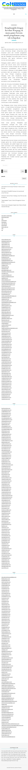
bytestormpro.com (6, 664)
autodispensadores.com (7, 712)
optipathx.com (5, 518)
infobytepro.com (5, 431)
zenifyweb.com (5, 678)
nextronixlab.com (5, 519)
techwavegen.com (6, 366)
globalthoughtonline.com (7, 271)
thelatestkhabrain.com (7, 260)
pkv (2, 219)
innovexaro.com (5, 508)
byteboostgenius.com (6, 497)
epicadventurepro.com (7, 657)
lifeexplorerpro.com (6, 661)
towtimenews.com (6, 286)
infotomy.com (4, 326)
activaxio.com (4, 643)
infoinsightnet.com (6, 435)
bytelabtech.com (5, 416)
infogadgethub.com (6, 410)
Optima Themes (18, 767)
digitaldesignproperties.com (8, 262)
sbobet (16, 752)
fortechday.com (5, 735)
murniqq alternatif (5, 754)
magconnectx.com (6, 719)
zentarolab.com (5, 559)
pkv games (5, 165)
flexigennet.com (5, 320)
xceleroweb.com (5, 563)
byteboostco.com (5, 461)
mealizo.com (4, 265)
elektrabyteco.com (6, 463)
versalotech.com (5, 638)
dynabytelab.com (5, 585)
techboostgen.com (6, 413)
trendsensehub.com (6, 669)
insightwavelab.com (6, 659)
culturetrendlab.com (6, 667)
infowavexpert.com (6, 358)
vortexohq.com (5, 656)
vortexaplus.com (5, 545)
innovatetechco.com (6, 352)
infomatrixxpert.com (6, 445)
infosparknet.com (5, 511)
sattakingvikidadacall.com (7, 698)
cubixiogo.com (5, 547)
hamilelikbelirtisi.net (6, 636)
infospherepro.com (6, 653)
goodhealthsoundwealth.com (8, 302)
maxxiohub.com (5, 604)
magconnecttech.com (7, 677)
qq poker (5, 752)
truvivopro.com (5, 598)
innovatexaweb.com (6, 418)
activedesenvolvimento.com (8, 693)
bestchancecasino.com (7, 709)
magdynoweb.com (6, 479)
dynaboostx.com (5, 627)
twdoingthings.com (6, 313)
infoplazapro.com (5, 355)
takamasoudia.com (6, 312)
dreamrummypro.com (7, 247)
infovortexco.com (5, 471)
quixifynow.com (5, 514)
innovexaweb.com (5, 535)
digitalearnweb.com (6, 241)
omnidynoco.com (5, 553)
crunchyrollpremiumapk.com (8, 281)
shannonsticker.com (6, 252)
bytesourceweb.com (6, 381)
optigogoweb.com (6, 564)
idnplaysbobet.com (6, 696)
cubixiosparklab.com (6, 451)
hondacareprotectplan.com (8, 283)
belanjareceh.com (5, 250)
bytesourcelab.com (6, 509)
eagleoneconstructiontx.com (8, 688)
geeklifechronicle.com (6, 651)
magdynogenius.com (6, 339)
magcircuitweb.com (6, 345)
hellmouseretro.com (6, 305)
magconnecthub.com (6, 495)
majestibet (8, 759)
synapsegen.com (5, 540)
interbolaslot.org (5, 242)
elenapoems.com (5, 304)
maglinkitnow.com (6, 336)
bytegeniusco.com (6, 360)
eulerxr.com (4, 672)
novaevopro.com (5, 612)
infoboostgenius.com (6, 365)
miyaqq (14, 759)
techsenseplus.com (6, 363)
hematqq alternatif (15, 754)
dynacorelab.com (5, 595)
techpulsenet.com (5, 468)
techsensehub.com (6, 414)
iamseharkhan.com (6, 258)
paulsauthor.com (5, 316)
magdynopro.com (5, 354)
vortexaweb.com (5, 607)
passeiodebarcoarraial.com (8, 255)
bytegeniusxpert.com (6, 427)
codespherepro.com (6, 378)
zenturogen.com (5, 534)
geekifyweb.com (5, 424)
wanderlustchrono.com (7, 665)
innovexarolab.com (6, 374)
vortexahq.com (5, 601)
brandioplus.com (5, 537)
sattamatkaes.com (6, 279)
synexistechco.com (6, 596)
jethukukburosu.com (6, 291)
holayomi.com (5, 722)
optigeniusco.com (5, 609)
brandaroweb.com (6, 566)
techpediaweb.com (6, 349)
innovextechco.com (6, 455)
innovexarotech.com (6, 387)
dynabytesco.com (5, 644)
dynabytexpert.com (6, 524)
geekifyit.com (4, 278)
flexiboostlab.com (5, 632)
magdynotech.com (6, 503)
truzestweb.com (5, 556)
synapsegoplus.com (6, 498)
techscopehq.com (5, 505)
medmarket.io (4, 323)
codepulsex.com (5, 476)
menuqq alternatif (5, 751)
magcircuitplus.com (6, 391)
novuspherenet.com (6, 548)
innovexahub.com (5, 593)
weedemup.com (5, 707)
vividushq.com (4, 543)
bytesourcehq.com (6, 437)
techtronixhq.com (5, 408)
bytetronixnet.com (6, 394)
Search (3, 176)
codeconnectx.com (6, 443)
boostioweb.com (5, 580)
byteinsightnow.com (6, 383)
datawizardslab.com (6, 648)
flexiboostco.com (5, 578)
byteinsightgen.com (6, 370)
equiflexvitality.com (6, 690)
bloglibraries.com (5, 294)
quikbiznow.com (5, 561)
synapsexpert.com (6, 558)
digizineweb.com (5, 442)
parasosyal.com (5, 299)
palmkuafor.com (5, 244)
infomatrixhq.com (5, 450)
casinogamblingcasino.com (8, 284)
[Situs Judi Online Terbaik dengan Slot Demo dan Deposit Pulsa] (14, 4)
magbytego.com (5, 432)
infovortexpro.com (6, 389)
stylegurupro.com (5, 646)
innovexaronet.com (6, 447)
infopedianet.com (5, 500)
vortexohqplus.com (6, 633)
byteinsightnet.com (6, 439)
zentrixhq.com (5, 521)
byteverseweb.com (6, 493)
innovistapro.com (5, 630)
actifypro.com (4, 625)
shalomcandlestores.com (7, 276)
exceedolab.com (5, 641)
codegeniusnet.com (6, 434)
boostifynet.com (5, 617)
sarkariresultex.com (6, 263)
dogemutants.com (6, 308)
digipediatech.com (6, 334)
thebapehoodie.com (6, 297)
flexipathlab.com (5, 542)
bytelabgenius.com (6, 350)
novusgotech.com (5, 529)
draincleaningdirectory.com (8, 287)
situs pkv (21, 751)
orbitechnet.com (5, 550)
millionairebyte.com (6, 733)
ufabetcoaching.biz (6, 730)
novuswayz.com (5, 623)
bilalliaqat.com (5, 710)
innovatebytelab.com (6, 429)
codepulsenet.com (6, 501)
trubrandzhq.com (5, 615)
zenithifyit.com (5, 603)
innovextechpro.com (6, 344)
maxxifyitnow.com (5, 513)
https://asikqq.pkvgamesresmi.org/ (9, 760)
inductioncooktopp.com (7, 714)
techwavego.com (5, 474)
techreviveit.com (5, 357)
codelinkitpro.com (5, 411)
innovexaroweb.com (6, 480)
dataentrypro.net (5, 246)
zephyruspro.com (5, 516)
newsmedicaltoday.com (7, 715)
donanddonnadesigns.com (8, 686)
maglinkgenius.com (6, 456)
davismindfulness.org (6, 731)
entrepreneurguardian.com (8, 702)
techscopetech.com (6, 477)
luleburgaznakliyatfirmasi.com (8, 296)
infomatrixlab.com (5, 490)
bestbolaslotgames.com (7, 699)
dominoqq (4, 220)
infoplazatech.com (6, 426)
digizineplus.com (5, 506)
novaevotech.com (5, 453)
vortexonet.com (5, 590)
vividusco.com (4, 599)
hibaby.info (4, 704)
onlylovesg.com (5, 691)
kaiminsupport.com (6, 249)
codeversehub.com (6, 492)
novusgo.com (4, 662)
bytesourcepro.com (6, 487)
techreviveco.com (5, 482)
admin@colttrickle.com (18, 42)
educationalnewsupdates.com (8, 577)
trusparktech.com (5, 614)
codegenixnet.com (6, 379)
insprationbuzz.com (6, 254)
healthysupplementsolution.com (9, 328)
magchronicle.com (6, 333)
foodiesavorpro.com (6, 654)
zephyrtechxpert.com (6, 469)
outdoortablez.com (6, 325)
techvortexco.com (5, 422)
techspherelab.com (6, 489)
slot (10, 752)
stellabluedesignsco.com (7, 315)
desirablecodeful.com (6, 318)
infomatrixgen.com (6, 373)
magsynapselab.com (6, 341)
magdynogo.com (5, 399)
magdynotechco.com (6, 419)
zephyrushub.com (5, 582)
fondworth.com (5, 257)
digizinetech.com (5, 371)
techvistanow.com (5, 448)
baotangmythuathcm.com (8, 289)
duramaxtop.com (5, 310)
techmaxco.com (5, 640)
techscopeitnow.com (6, 392)
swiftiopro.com (5, 635)
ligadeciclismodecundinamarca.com (10, 723)
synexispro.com (5, 720)
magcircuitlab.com (6, 458)
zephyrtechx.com (5, 620)
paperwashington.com (7, 706)
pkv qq (12, 751)
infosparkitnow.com (6, 421)
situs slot (23, 752)
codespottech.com (6, 329)
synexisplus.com (5, 588)
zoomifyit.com (4, 567)
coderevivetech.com (6, 384)
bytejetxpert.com (5, 395)
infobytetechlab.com (6, 376)
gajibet (18, 759)
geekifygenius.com (6, 673)
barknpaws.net (5, 266)
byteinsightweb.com (6, 337)
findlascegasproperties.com (8, 683)
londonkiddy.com (5, 728)
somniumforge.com (6, 292)
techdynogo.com (5, 331)
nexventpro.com (5, 619)
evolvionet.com (5, 586)
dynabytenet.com (5, 485)
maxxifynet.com (5, 591)
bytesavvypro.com (6, 368)
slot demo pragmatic (6, 215)
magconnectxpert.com (7, 464)
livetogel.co (4, 680)
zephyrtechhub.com (6, 555)
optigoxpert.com (5, 622)
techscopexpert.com (6, 347)
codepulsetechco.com (7, 440)
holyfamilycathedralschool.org (8, 727)
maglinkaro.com (5, 484)
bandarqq (3, 222)
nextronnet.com (5, 530)
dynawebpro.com (5, 538)
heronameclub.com (6, 321)
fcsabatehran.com (5, 307)
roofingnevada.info (6, 717)
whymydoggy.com (6, 239)
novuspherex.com (5, 611)
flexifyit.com (4, 526)
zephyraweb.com (5, 606)
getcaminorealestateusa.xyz (8, 736)
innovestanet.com (5, 522)
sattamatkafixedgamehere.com (9, 701)
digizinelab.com (5, 472)
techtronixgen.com (6, 342)
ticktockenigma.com (6, 670)
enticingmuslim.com (6, 300)
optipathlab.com (5, 583)
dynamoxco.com (5, 532)
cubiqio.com (4, 649)
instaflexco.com (5, 628)
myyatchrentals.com (6, 275)
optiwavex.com (5, 551)
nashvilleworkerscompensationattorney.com (12, 725)
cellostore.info (4, 268)
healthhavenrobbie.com (7, 685)
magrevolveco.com (6, 386)
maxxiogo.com (5, 527)
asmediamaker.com (6, 270)
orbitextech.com (5, 675)
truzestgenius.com (6, 466)
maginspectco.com (6, 397)
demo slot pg (4, 227)
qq (2, 230)
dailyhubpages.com (6, 694)
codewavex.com (5, 460)
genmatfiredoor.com (6, 682)
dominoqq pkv (5, 217)
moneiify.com (4, 273)
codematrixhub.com (6, 362)
